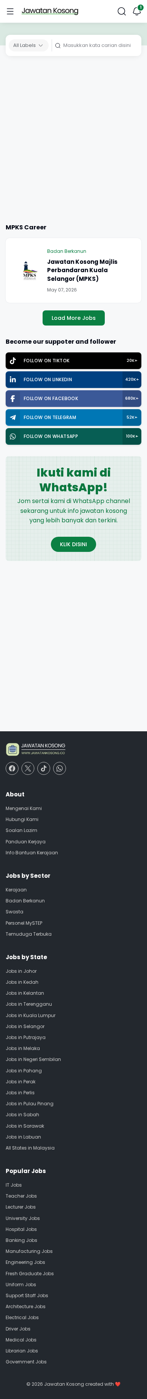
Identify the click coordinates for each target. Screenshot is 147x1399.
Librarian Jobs (22, 1351)
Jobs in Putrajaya (26, 1037)
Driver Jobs (18, 1329)
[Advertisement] (73, 141)
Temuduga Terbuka (29, 934)
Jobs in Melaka (23, 1048)
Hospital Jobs (21, 1229)
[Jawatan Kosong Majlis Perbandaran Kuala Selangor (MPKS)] (30, 270)
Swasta (14, 911)
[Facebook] (12, 768)
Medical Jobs (21, 1340)
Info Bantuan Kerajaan (32, 852)
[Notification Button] (136, 11)
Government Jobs (26, 1361)
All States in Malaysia (30, 1148)
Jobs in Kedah (22, 982)
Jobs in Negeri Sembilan (33, 1059)
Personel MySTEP (24, 923)
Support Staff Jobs (27, 1295)
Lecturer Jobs (21, 1207)
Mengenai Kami (24, 808)
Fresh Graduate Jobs (30, 1273)
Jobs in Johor (21, 971)
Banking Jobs (21, 1240)
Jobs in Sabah (22, 1114)
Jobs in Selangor (25, 1026)
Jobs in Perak (20, 1081)
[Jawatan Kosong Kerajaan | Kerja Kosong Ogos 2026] (50, 11)
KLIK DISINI (73, 544)
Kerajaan (16, 889)
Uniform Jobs (21, 1284)
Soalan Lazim (21, 830)
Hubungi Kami (22, 819)
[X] (27, 768)
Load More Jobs (74, 318)
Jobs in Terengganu (29, 1004)
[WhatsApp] (59, 768)
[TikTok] (43, 768)
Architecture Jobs (26, 1306)
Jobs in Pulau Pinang (30, 1103)
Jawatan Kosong (64, 1384)
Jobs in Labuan (23, 1137)
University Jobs (23, 1218)
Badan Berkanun (66, 251)
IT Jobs (14, 1185)
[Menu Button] (10, 11)
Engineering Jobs (25, 1262)
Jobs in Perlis (20, 1092)
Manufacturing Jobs (29, 1251)
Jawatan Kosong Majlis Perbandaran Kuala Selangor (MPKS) (82, 270)
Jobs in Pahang (24, 1070)
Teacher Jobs (21, 1196)
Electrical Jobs (22, 1317)
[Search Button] (121, 11)
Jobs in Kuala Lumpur (30, 1015)
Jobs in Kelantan (25, 993)
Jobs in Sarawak (25, 1126)
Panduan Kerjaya (26, 841)
